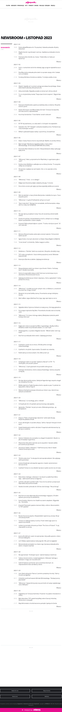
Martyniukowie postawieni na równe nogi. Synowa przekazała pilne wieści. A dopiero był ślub (39, 545)
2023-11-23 (17, 455)
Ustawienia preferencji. (28, 703)
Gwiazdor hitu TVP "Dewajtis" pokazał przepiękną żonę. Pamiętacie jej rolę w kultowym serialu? (39, 127)
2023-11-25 (17, 493)
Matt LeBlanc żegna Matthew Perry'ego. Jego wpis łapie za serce (38, 298)
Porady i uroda (33, 5)
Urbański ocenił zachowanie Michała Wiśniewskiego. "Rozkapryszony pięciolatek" (39, 579)
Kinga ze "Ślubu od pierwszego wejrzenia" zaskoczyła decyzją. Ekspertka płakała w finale (37, 418)
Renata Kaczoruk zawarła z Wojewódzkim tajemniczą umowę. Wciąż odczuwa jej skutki (39, 516)
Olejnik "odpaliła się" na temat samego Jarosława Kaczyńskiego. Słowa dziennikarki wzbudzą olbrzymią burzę (40, 87)
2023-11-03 (17, 83)
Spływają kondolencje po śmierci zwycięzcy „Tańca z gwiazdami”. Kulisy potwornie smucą (40, 278)
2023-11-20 (17, 398)
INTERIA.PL (47, 703)
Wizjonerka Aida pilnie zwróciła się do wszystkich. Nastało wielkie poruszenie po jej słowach (38, 443)
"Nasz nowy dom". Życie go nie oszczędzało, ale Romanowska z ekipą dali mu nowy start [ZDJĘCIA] (39, 204)
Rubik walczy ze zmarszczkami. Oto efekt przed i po (34, 353)
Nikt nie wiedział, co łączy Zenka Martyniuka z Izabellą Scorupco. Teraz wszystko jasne (40, 196)
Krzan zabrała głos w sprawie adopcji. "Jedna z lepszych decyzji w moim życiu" (40, 423)
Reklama (47, 696)
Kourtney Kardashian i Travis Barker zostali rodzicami (35, 114)
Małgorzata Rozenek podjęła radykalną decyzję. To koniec (36, 183)
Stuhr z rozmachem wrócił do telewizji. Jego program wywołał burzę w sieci (40, 68)
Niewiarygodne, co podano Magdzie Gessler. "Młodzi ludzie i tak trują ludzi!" (39, 331)
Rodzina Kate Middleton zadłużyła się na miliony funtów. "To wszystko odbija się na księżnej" (39, 165)
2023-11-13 (17, 265)
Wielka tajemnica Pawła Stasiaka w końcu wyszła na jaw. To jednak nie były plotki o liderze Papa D (39, 386)
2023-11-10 (17, 211)
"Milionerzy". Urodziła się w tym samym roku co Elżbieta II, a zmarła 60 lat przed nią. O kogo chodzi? (40, 289)
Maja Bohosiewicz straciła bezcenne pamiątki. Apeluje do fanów (38, 603)
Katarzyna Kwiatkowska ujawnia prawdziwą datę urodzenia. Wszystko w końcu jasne (39, 105)
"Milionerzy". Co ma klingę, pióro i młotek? (31, 401)
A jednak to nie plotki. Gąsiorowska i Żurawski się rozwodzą (36, 349)
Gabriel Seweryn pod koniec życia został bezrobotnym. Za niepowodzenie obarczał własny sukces (36, 563)
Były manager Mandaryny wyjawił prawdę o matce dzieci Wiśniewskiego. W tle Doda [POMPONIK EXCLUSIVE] (35, 144)
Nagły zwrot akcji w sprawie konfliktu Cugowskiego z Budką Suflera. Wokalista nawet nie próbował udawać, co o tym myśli (39, 326)
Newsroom (15, 696)
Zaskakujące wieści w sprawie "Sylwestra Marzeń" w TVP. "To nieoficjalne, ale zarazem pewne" (37, 362)
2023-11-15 (17, 304)
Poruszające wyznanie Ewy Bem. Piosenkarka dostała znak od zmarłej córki (39, 311)
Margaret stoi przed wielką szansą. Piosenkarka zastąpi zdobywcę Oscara (38, 294)
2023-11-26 (17, 513)
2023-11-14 (17, 285)
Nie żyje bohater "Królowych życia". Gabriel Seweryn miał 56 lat (37, 555)
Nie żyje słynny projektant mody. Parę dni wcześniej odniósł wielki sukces (38, 214)
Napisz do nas (15, 690)
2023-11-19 (17, 377)
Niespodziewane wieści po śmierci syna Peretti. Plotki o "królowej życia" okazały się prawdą (38, 269)
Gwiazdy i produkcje (17, 5)
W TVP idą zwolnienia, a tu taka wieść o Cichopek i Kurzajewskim (38, 123)
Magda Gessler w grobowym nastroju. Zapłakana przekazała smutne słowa (39, 53)
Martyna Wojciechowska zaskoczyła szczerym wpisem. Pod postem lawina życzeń (39, 235)
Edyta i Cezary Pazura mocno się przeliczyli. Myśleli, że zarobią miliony (40, 141)
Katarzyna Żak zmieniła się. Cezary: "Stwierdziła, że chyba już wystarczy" (37, 57)
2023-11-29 (17, 570)
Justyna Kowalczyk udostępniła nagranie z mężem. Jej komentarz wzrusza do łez (38, 464)
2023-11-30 (17, 591)
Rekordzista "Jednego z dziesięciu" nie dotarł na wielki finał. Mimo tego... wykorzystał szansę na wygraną (38, 477)
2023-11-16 (17, 323)
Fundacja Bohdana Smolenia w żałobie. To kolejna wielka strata (38, 77)
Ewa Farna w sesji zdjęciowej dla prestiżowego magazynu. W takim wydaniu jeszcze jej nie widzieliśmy (38, 496)
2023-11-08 (17, 176)
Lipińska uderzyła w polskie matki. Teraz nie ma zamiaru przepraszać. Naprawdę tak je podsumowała (39, 482)
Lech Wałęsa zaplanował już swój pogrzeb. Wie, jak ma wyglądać (38, 541)
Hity (26, 5)
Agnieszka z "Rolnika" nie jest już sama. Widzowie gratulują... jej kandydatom (37, 408)
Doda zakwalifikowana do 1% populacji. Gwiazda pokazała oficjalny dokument (39, 48)
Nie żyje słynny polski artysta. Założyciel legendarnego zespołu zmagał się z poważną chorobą (40, 381)
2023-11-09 (17, 192)
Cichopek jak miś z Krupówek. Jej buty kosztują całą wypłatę (36, 404)
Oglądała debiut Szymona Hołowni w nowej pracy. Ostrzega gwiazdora (40, 307)
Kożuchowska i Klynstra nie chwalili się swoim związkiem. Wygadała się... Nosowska (39, 501)
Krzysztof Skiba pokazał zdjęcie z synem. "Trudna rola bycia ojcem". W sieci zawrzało (39, 224)
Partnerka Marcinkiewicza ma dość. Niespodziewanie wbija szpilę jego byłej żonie (40, 149)
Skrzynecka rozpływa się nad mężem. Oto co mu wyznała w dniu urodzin (38, 169)
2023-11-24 (17, 474)
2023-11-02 (17, 64)
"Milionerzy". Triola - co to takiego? (29, 179)
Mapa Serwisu (46, 690)
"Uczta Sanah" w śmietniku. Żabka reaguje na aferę (34, 242)
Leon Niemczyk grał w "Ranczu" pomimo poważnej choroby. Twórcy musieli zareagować (39, 574)
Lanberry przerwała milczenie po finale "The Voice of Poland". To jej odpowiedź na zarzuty (39, 526)
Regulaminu (20, 703)
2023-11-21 (17, 415)
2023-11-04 (17, 102)
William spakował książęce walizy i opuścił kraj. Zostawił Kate (37, 132)
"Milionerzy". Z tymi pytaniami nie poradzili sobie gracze (35, 366)
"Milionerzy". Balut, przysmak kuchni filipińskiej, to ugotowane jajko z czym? (39, 160)
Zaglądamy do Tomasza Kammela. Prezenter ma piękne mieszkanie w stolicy (39, 594)
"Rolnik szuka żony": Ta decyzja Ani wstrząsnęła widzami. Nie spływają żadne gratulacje (39, 459)
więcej (58, 62)
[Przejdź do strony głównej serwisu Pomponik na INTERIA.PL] (31, 2)
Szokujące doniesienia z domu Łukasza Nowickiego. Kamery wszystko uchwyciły (39, 370)
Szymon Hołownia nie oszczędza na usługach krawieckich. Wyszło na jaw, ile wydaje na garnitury (39, 438)
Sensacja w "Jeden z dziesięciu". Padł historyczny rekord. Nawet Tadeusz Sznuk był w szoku (38, 448)
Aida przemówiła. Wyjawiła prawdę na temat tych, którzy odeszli (38, 91)
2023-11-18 (17, 359)
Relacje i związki (44, 5)
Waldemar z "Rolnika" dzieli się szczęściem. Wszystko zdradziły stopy (39, 251)
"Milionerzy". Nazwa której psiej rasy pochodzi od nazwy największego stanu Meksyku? (39, 584)
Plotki (8, 5)
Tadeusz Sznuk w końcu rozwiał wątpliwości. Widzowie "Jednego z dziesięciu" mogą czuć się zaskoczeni (38, 558)
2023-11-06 (17, 138)
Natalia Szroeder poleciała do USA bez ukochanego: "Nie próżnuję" (39, 486)
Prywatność (36, 703)
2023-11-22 (17, 435)
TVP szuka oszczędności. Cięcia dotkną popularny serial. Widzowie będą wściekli (38, 255)
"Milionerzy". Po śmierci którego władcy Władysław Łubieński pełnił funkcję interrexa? (39, 316)
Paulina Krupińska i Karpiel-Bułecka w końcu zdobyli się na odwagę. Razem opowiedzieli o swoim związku (39, 219)
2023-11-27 (17, 533)
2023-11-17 (17, 342)
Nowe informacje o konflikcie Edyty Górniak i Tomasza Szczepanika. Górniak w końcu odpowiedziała (39, 110)
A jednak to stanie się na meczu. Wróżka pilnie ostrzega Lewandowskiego (35, 345)
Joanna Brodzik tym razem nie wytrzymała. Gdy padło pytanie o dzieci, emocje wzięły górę (40, 537)
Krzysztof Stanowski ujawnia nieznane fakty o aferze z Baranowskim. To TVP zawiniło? (39, 506)
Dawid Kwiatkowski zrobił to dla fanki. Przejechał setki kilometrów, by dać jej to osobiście (39, 428)
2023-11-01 (17, 44)
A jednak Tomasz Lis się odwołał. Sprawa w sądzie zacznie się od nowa (40, 468)
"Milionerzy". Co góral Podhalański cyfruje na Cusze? (34, 200)
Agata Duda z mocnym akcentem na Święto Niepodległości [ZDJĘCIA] (39, 239)
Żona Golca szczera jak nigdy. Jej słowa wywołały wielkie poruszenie (39, 186)
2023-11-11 (17, 231)
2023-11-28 (17, 552)
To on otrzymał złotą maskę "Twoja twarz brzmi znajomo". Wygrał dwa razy (40, 95)
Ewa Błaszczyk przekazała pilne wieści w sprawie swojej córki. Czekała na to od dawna (39, 73)
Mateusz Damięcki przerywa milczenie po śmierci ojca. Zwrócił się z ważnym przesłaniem (39, 391)
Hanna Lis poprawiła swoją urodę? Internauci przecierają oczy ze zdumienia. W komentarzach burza (38, 274)
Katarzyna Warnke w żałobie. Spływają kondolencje (34, 259)
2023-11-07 (17, 156)
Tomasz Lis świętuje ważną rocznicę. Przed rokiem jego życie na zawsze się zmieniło (38, 521)
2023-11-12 (17, 248)
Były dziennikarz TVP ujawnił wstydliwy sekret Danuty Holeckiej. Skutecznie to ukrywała (38, 599)
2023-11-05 (17, 120)
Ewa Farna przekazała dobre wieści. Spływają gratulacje (35, 335)
